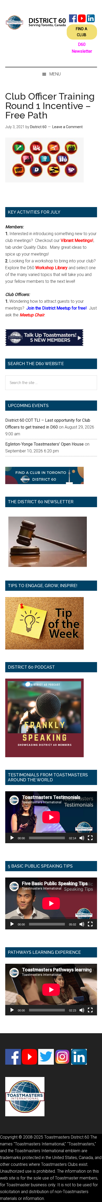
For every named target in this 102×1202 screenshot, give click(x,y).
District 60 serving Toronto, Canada (36, 22)
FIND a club (82, 32)
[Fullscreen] (90, 838)
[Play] (12, 838)
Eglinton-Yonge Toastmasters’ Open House (44, 444)
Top (96, 1194)
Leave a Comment (67, 127)
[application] (51, 817)
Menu (55, 74)
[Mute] (81, 838)
